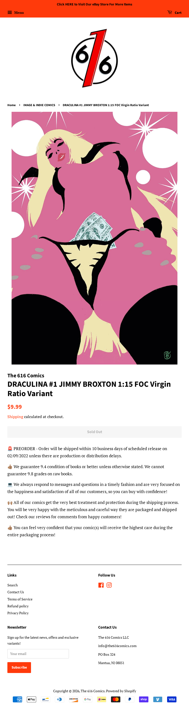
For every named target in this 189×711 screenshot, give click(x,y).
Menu (18, 12)
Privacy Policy (18, 613)
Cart (178, 12)
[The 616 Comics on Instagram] (109, 586)
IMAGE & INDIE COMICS (39, 105)
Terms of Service (19, 599)
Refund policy (18, 606)
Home (11, 105)
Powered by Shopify (121, 691)
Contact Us (15, 592)
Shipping (15, 416)
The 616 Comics (93, 691)
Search (12, 585)
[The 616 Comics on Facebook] (101, 586)
